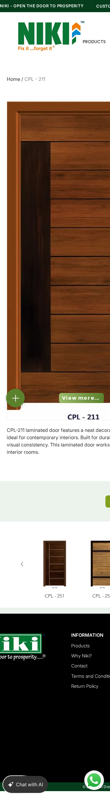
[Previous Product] (22, 564)
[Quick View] (55, 564)
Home (13, 79)
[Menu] (15, 398)
